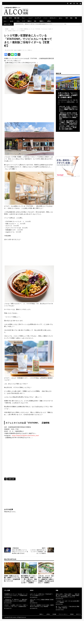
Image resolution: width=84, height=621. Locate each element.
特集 (76, 18)
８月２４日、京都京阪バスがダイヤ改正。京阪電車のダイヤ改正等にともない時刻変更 (41, 605)
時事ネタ (30, 21)
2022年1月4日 (60, 604)
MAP (67, 18)
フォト (4, 21)
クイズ (23, 21)
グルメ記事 (7, 590)
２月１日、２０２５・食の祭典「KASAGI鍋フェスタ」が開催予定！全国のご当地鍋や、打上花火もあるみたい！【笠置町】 (46, 579)
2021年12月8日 (10, 50)
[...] (58, 104)
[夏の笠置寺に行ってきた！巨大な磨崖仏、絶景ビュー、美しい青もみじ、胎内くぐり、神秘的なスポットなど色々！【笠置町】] (29, 568)
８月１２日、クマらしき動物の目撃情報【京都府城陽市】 (41, 600)
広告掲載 (54, 614)
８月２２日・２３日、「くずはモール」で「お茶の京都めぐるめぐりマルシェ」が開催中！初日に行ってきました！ (68, 109)
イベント (45, 18)
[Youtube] (80, 3)
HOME (4, 18)
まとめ (11, 21)
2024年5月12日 (60, 598)
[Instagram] (74, 3)
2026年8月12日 (34, 602)
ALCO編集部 (19, 50)
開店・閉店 (16, 18)
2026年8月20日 (34, 597)
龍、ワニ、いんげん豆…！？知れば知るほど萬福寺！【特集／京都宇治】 (67, 607)
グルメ (23, 18)
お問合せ (49, 21)
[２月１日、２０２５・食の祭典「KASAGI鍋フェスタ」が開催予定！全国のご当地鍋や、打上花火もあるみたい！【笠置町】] (46, 568)
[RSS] (77, 3)
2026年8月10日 (34, 608)
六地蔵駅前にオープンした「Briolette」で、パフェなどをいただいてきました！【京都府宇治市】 (16, 594)
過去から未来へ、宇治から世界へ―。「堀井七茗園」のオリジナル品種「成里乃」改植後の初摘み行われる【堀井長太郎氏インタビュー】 (67, 595)
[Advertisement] (29, 107)
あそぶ (60, 18)
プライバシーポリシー (63, 614)
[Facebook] (67, 3)
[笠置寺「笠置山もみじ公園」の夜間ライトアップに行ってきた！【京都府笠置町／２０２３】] (12, 568)
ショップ (30, 18)
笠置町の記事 (11, 479)
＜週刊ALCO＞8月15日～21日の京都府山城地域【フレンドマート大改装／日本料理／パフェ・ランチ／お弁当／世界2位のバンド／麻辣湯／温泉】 (68, 116)
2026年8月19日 (8, 597)
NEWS (10, 18)
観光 (71, 18)
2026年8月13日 (8, 608)
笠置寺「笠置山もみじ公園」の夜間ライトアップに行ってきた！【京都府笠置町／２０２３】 (12, 578)
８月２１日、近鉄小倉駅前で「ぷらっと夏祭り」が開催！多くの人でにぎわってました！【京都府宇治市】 (68, 122)
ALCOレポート (53, 18)
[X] (70, 3)
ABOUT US (78, 614)
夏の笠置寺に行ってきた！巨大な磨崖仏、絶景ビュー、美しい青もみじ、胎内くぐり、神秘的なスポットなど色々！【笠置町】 (29, 579)
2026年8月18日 (8, 602)
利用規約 (72, 614)
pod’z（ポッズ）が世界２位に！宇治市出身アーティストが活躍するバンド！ (41, 594)
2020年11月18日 (60, 609)
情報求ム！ (42, 21)
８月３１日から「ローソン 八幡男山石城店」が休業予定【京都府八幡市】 (68, 95)
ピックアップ (38, 18)
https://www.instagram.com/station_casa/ (25, 435)
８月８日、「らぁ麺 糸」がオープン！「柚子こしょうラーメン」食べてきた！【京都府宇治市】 (16, 605)
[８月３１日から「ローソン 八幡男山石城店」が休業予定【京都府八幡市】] (68, 89)
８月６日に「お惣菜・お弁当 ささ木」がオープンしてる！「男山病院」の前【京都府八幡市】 (68, 127)
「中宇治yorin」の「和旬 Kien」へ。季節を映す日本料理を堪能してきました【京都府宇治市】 (15, 600)
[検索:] (71, 24)
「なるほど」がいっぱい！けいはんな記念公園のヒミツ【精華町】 (67, 601)
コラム (18, 21)
